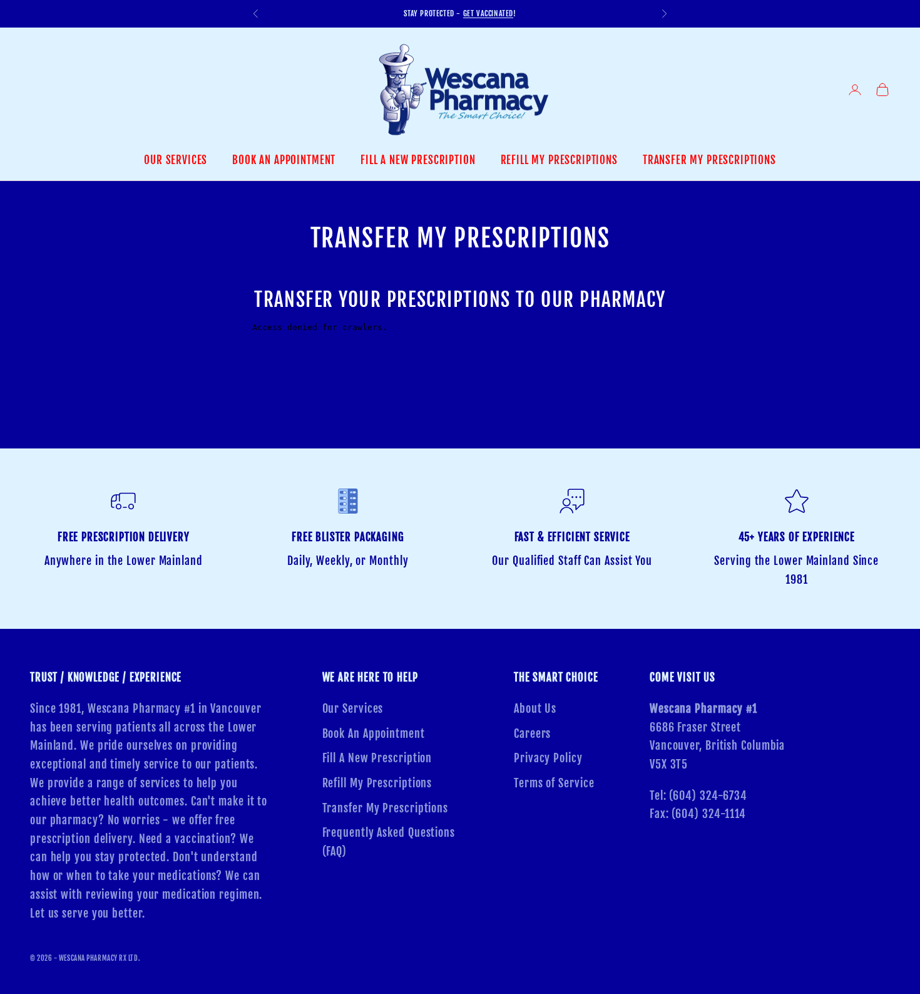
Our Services (175, 160)
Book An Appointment (283, 160)
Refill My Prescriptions (559, 160)
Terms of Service (554, 783)
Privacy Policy (548, 758)
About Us (535, 708)
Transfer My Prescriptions (709, 160)
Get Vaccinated (488, 13)
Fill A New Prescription (417, 160)
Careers (532, 733)
